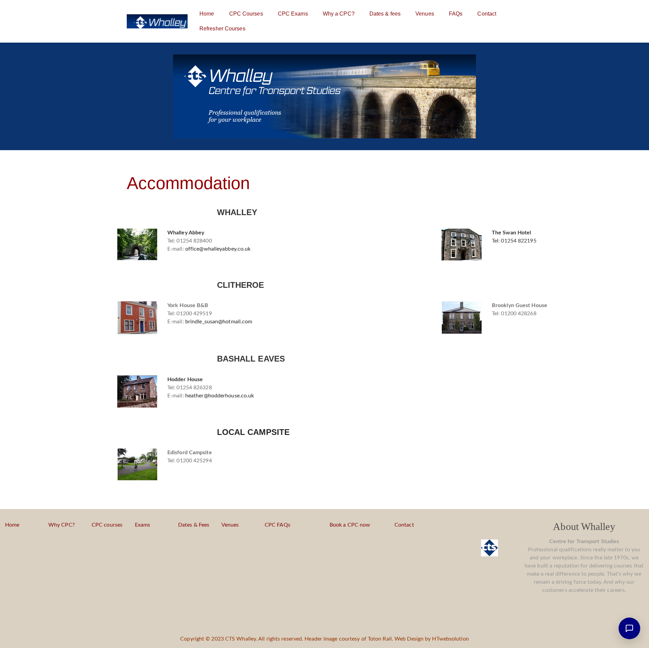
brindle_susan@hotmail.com (219, 321)
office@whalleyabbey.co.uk (218, 249)
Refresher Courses (222, 28)
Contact (486, 14)
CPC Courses (246, 14)
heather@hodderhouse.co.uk (219, 395)
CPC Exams (293, 14)
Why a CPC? (339, 14)
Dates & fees (385, 14)
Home (206, 14)
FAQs (455, 14)
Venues (424, 14)
